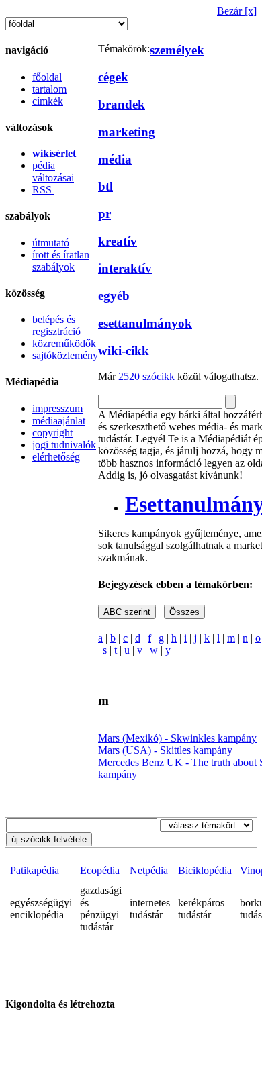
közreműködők (64, 343)
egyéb (114, 296)
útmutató (50, 242)
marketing (126, 132)
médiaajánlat (58, 420)
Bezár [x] (237, 11)
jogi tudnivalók (64, 444)
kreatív (117, 241)
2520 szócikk (146, 376)
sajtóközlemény (65, 355)
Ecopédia (100, 870)
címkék (47, 101)
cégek (113, 77)
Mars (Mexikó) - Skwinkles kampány (177, 738)
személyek (177, 50)
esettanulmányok (145, 323)
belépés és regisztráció (56, 325)
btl (105, 186)
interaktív (125, 268)
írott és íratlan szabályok (60, 261)
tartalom (49, 89)
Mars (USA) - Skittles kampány (165, 750)
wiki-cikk (123, 351)
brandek (121, 104)
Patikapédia (34, 870)
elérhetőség (56, 457)
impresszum (57, 408)
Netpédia (149, 870)
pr (104, 214)
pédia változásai (53, 171)
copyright (52, 432)
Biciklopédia (205, 870)
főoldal (47, 77)
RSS (43, 189)
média (115, 159)
